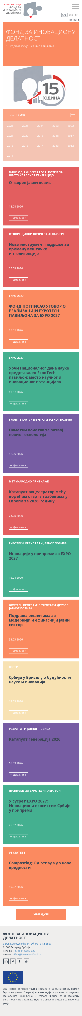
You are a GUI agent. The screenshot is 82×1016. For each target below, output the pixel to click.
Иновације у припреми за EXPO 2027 (40, 556)
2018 (55, 135)
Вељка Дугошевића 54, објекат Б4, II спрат (28, 943)
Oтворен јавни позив (30, 182)
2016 (10, 145)
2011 (10, 155)
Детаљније (19, 218)
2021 (10, 135)
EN (76, 14)
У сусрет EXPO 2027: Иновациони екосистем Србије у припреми (39, 806)
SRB (71, 14)
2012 (70, 145)
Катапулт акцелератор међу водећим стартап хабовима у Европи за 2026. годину (38, 497)
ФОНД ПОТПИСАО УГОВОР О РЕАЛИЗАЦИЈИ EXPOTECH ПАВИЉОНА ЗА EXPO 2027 (37, 311)
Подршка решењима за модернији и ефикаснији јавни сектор (39, 620)
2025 (25, 125)
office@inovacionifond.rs (27, 954)
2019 (40, 135)
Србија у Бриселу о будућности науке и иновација (40, 680)
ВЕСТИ (17, 115)
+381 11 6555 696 (25, 951)
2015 (25, 145)
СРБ (64, 14)
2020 (25, 135)
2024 (40, 125)
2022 (70, 125)
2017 (70, 135)
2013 (55, 145)
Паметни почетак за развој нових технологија (36, 432)
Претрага (73, 19)
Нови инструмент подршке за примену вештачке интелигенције (39, 249)
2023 (55, 125)
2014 (40, 145)
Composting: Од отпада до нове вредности (40, 865)
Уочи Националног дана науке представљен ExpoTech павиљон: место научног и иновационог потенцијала (39, 375)
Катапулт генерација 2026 (34, 739)
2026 (10, 125)
